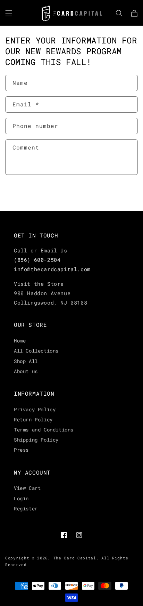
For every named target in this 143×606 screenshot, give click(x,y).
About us (26, 371)
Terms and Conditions (44, 429)
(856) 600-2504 (37, 259)
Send (26, 193)
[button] (8, 13)
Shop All (26, 361)
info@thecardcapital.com (52, 269)
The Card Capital (74, 557)
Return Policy (33, 419)
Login (21, 498)
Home (20, 340)
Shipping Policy (36, 439)
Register (26, 508)
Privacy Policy (35, 409)
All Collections (36, 350)
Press (21, 449)
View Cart (27, 488)
